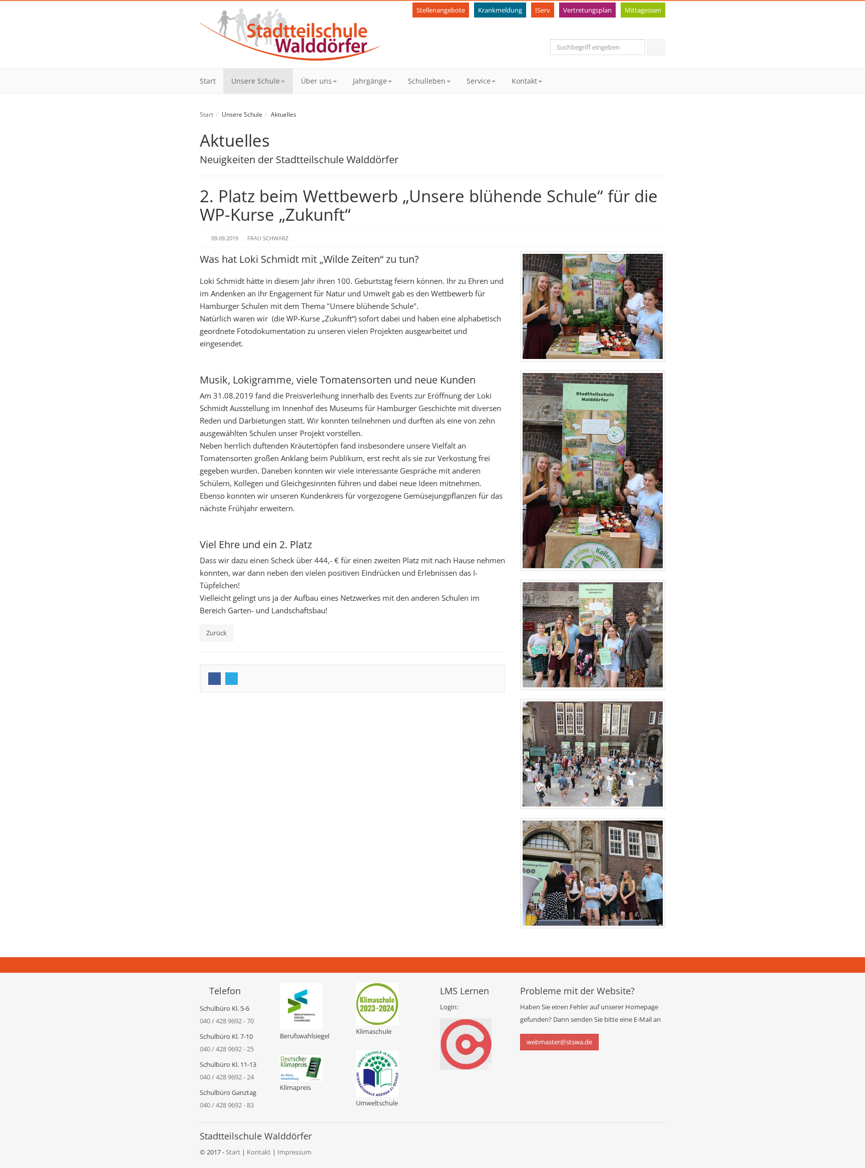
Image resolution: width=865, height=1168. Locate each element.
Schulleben (427, 81)
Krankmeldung (500, 10)
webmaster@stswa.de (559, 1041)
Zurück (216, 632)
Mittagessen (643, 10)
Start (208, 81)
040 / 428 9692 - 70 (227, 1020)
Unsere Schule (255, 81)
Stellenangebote (440, 10)
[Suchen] (656, 47)
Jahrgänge (370, 81)
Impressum (294, 1151)
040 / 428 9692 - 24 (227, 1076)
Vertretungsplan (587, 10)
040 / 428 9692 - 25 (227, 1048)
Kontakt (524, 81)
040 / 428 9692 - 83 (227, 1104)
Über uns (316, 81)
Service (479, 81)
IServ (542, 10)
